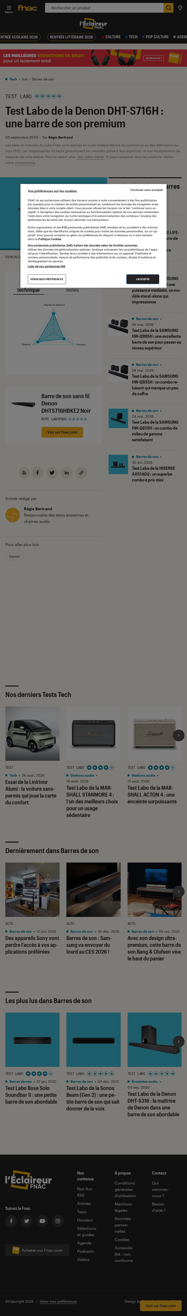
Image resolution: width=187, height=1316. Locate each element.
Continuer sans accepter (146, 189)
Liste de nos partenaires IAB (46, 266)
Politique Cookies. (49, 239)
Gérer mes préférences (46, 279)
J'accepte (143, 279)
